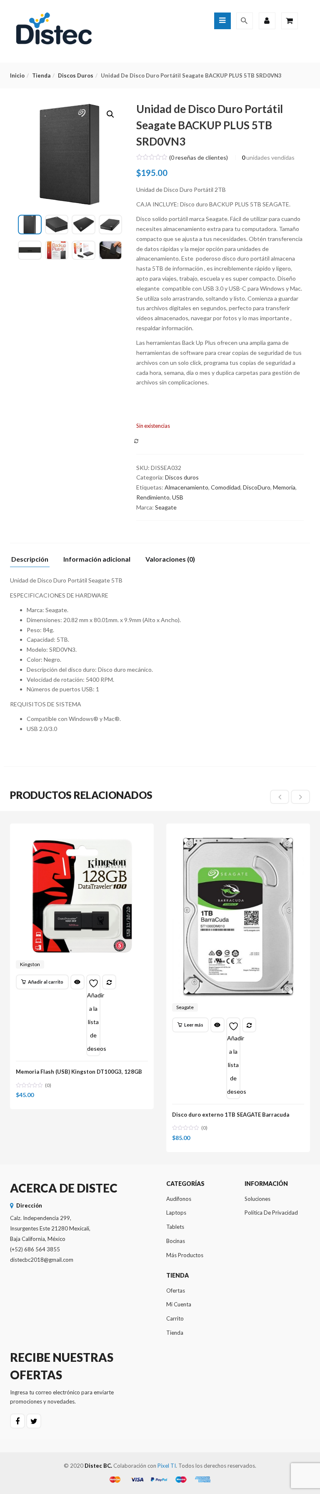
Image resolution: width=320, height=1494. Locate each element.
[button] (110, 114)
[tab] (33, 561)
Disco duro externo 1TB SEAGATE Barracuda (230, 1114)
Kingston (30, 964)
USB (177, 497)
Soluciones (257, 1198)
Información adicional (96, 559)
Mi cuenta (178, 1304)
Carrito (175, 1318)
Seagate (166, 507)
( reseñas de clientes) (198, 157)
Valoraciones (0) (170, 559)
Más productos (184, 1255)
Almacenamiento (186, 487)
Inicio (17, 75)
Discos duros (75, 75)
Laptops (176, 1212)
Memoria (284, 487)
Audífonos (178, 1198)
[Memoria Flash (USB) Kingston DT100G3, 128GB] (82, 837)
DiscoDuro (256, 487)
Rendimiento (153, 497)
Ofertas (175, 1290)
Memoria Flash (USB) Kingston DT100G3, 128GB (79, 1071)
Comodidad (225, 487)
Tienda (41, 75)
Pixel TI (167, 1465)
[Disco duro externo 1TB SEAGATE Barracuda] (238, 837)
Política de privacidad (271, 1212)
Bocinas (175, 1241)
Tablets (175, 1226)
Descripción (29, 559)
